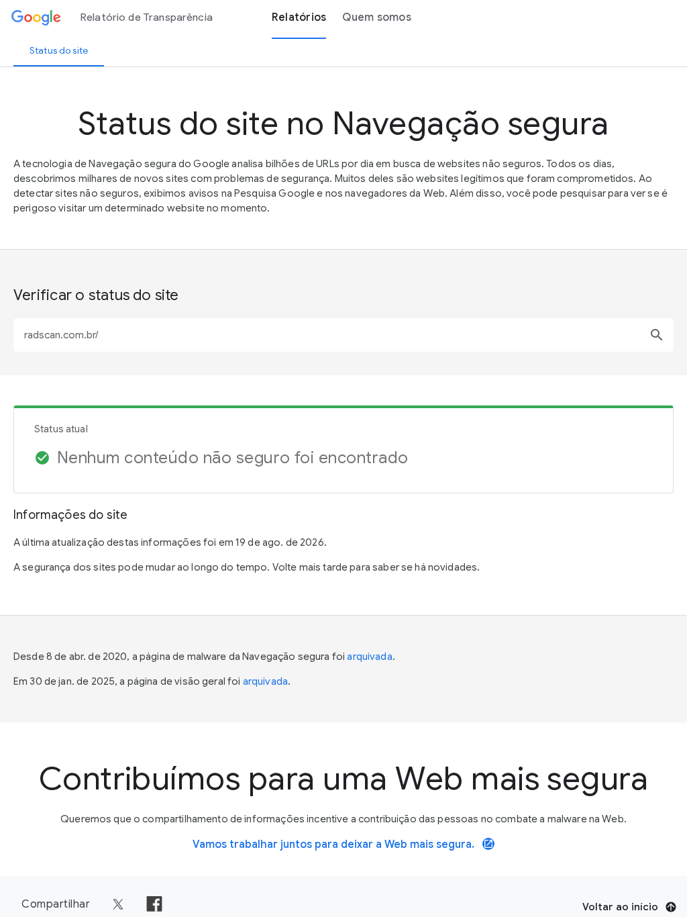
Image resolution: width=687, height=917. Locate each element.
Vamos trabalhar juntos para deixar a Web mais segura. (343, 844)
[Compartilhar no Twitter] (118, 904)
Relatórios (299, 17)
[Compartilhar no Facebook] (154, 904)
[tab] (58, 50)
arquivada (369, 656)
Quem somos (376, 17)
